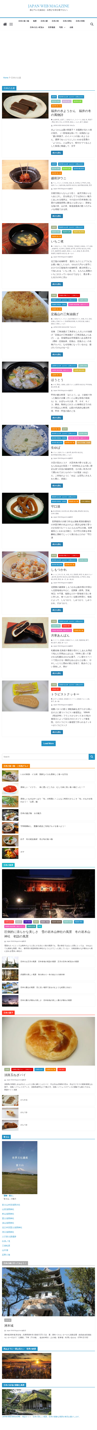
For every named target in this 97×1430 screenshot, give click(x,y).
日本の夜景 (28, 921)
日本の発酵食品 (85, 501)
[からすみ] (10, 1100)
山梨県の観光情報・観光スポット (61, 370)
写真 (61, 27)
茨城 (88, 577)
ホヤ (22, 852)
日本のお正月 (9, 921)
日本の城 (7, 1320)
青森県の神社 (79, 921)
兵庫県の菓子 (39, 1069)
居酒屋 (67, 249)
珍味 (88, 183)
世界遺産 (51, 27)
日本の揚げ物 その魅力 (30, 813)
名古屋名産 (57, 511)
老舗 (78, 251)
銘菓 (59, 643)
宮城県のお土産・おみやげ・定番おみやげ (64, 300)
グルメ (59, 183)
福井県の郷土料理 (79, 168)
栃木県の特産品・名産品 (59, 438)
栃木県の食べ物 (69, 442)
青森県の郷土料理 (79, 231)
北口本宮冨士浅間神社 (12, 1227)
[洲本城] (48, 1291)
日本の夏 (44, 21)
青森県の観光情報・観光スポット (14, 926)
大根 (67, 574)
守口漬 (55, 506)
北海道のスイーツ (70, 699)
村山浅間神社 (8, 1214)
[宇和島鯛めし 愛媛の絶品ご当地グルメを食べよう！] (10, 828)
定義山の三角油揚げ (65, 314)
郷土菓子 (54, 643)
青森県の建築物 (56, 921)
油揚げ (87, 321)
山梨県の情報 (83, 365)
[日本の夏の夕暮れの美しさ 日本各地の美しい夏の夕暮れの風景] (10, 1000)
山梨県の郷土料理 (79, 370)
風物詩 (86, 122)
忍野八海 (6, 1255)
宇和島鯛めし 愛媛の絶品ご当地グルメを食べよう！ (43, 826)
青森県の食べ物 (56, 236)
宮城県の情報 (83, 300)
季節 (53, 122)
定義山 (53, 321)
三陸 (64, 246)
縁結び (53, 324)
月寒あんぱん (60, 635)
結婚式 (64, 251)
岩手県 (73, 249)
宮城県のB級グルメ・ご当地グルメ (69, 295)
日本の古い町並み (37, 27)
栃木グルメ (62, 452)
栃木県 (65, 429)
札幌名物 (82, 640)
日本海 (77, 183)
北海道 (54, 621)
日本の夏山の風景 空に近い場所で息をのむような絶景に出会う (46, 987)
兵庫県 (7, 1069)
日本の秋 (55, 21)
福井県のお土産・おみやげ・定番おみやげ (71, 96)
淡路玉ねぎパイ (15, 1075)
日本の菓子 (61, 1069)
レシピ (55, 574)
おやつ (55, 699)
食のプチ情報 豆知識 (84, 442)
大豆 (86, 319)
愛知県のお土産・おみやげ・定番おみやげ (64, 497)
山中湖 (5, 1250)
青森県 (54, 227)
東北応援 (81, 321)
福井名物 (62, 185)
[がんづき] (10, 1112)
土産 (76, 640)
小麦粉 (63, 384)
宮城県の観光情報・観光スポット (78, 304)
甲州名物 (89, 384)
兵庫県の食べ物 (50, 1069)
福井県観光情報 (83, 185)
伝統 (83, 120)
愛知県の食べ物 (73, 501)
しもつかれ (59, 569)
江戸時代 (83, 183)
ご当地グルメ (69, 120)
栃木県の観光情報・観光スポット (78, 438)
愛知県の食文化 (83, 511)
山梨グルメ (70, 384)
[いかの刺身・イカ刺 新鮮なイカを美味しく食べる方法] (10, 776)
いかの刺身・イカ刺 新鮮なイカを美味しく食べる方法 (44, 774)
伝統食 (82, 246)
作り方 (60, 574)
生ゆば (55, 447)
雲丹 (90, 185)
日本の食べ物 (23, 21)
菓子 (81, 122)
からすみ (24, 1100)
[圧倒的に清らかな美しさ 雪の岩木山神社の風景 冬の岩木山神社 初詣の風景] (48, 893)
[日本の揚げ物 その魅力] (10, 815)
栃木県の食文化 (77, 452)
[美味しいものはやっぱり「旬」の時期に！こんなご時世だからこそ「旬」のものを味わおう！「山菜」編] (10, 802)
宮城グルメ (60, 321)
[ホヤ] (10, 853)
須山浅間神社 (8, 1223)
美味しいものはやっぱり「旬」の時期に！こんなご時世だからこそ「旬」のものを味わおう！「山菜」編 (56, 800)
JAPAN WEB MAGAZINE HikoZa (64, 125)
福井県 (54, 96)
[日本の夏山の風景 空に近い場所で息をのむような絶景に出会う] (10, 988)
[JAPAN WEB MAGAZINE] (5, 24)
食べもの (71, 253)
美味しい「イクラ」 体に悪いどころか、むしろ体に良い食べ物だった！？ (52, 787)
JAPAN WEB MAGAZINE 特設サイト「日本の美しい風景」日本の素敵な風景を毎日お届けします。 (41, 1417)
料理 (88, 249)
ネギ (54, 384)
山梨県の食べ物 (56, 374)
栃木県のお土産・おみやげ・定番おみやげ (64, 433)
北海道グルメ (69, 640)
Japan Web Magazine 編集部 (63, 189)
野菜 (59, 579)
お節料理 (56, 120)
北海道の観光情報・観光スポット (61, 630)
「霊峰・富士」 (8, 1196)
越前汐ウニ (58, 178)
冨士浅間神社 (8, 1218)
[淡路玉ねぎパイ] (48, 1041)
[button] (64, 27)
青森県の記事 (66, 231)
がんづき (24, 1112)
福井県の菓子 (66, 101)
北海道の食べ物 (78, 630)
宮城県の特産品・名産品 (59, 304)
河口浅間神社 (8, 1232)
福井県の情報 (56, 101)
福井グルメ (55, 185)
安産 (90, 319)
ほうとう (57, 380)
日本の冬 (18, 921)
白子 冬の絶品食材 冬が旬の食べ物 (36, 839)
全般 (71, 27)
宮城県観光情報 (70, 321)
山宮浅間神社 (8, 1209)
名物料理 (55, 249)
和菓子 (90, 120)
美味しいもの (74, 122)
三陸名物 (70, 246)
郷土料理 (86, 251)
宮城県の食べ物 (56, 309)
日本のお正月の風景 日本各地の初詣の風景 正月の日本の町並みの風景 (49, 961)
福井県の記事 (77, 101)
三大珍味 (65, 183)
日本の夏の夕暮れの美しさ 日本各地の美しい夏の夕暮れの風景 (46, 1000)
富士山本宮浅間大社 (11, 1205)
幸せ (60, 122)
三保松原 (6, 1245)
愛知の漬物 (73, 511)
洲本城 (8, 1325)
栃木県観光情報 (56, 455)
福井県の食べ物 (56, 106)
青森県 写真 (45, 921)
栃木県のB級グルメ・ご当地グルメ (69, 555)
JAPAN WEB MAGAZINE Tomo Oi (64, 327)
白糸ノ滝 (6, 1241)
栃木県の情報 (83, 433)
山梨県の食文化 (79, 384)
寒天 (57, 122)
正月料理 (66, 122)
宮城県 (54, 295)
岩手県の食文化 (81, 249)
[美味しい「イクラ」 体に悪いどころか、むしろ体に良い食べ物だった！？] (10, 788)
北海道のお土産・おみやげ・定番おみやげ (71, 621)
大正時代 (62, 249)
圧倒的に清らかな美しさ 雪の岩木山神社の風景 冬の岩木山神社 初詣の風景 (47, 934)
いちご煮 (57, 241)
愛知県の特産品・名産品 (59, 501)
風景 (35, 21)
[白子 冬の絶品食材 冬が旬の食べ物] (10, 840)
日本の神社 (67, 21)
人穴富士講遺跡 (9, 1236)
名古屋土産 (65, 511)
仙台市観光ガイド (74, 319)
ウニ (54, 183)
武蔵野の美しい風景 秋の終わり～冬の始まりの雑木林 (42, 974)
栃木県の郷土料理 (57, 442)
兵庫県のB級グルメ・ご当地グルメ (22, 1069)
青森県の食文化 (61, 253)
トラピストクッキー (65, 694)
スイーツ (78, 120)
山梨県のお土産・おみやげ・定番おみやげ (64, 365)
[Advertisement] (48, 49)
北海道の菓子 (66, 626)
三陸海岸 (77, 246)
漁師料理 (58, 251)
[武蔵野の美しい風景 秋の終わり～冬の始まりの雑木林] (10, 975)
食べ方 (64, 579)
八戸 (87, 246)
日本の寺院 (80, 21)
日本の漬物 (55, 513)
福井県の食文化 (71, 185)
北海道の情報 (56, 626)
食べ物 (69, 579)
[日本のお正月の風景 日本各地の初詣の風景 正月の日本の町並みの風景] (10, 962)
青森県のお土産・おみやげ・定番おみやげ (71, 227)
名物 (90, 246)
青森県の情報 (56, 231)
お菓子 (62, 120)
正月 (52, 251)
